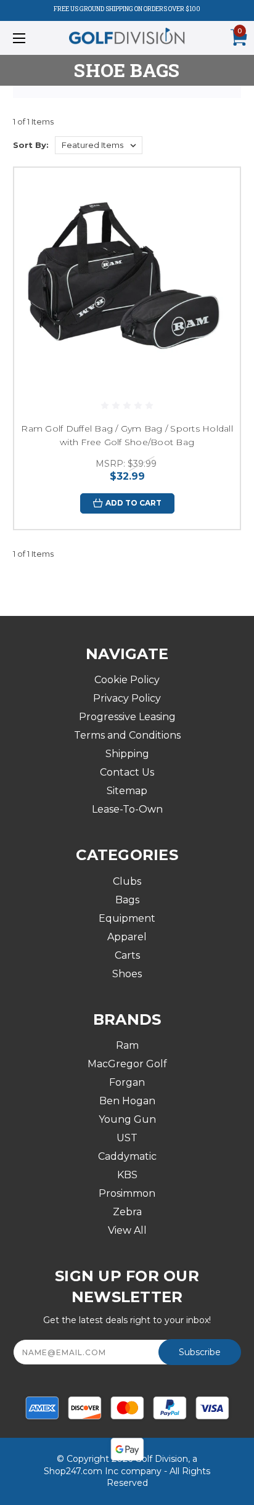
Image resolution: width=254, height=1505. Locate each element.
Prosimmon (127, 1193)
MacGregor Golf (127, 1064)
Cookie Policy (127, 680)
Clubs (127, 881)
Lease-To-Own (127, 809)
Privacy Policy (127, 698)
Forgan (127, 1082)
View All (127, 1230)
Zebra (127, 1212)
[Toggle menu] (36, 38)
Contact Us (127, 772)
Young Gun (127, 1119)
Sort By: (31, 145)
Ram (127, 1045)
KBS (127, 1175)
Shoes (127, 974)
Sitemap (127, 791)
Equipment (127, 918)
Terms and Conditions (127, 735)
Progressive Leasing (127, 717)
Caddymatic (127, 1156)
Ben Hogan (127, 1101)
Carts (127, 955)
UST (127, 1138)
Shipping (127, 754)
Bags (127, 900)
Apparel (127, 937)
